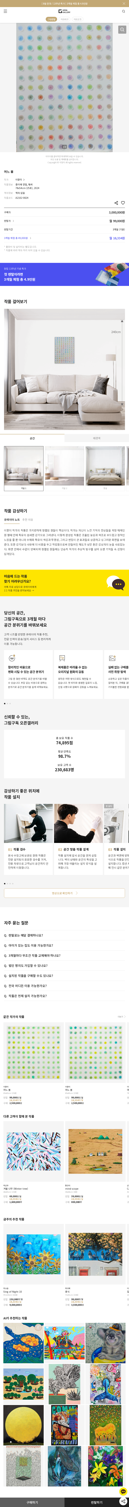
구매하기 (32, 1502)
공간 (32, 438)
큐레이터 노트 (12, 520)
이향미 (18, 179)
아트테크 (64, 19)
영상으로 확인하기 (62, 893)
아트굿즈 (77, 19)
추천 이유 (27, 520)
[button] (4, 703)
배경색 (97, 438)
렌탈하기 (96, 1502)
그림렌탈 (51, 19)
